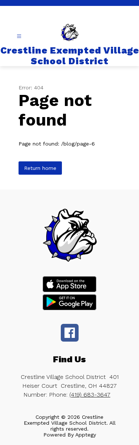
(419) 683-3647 (89, 394)
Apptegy (85, 435)
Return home (40, 168)
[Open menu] (19, 36)
